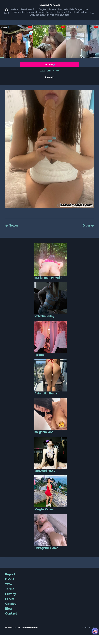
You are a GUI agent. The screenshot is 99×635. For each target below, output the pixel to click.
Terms (9, 589)
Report (10, 574)
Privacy (10, 594)
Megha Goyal (43, 509)
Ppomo (39, 355)
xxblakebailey (44, 316)
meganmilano (43, 432)
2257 (8, 584)
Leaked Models (49, 5)
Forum (9, 599)
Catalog (10, 604)
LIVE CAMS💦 (49, 65)
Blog (8, 608)
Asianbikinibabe (45, 393)
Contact (11, 613)
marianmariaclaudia (48, 277)
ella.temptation (49, 71)
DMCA (10, 579)
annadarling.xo (44, 470)
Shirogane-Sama (46, 548)
